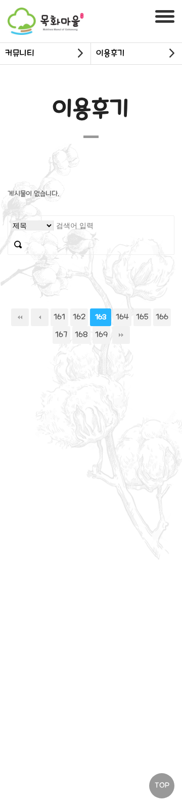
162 (79, 317)
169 (101, 335)
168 (81, 335)
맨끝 (121, 335)
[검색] (18, 244)
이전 (40, 317)
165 (142, 317)
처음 (20, 317)
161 (59, 317)
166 (162, 317)
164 (122, 317)
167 (61, 335)
